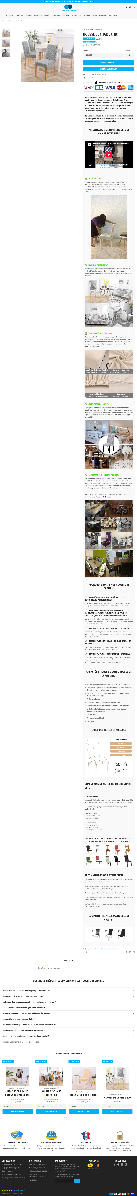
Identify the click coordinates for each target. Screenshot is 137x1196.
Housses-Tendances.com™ (14, 1194)
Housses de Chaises (23, 15)
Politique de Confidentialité (38, 1171)
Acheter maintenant (108, 69)
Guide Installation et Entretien (12, 1164)
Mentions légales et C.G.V (37, 1168)
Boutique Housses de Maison (38, 1164)
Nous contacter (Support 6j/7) (12, 1174)
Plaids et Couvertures (81, 15)
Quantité (86, 50)
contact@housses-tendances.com (13, 1178)
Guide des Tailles (100, 15)
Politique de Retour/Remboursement (37, 1175)
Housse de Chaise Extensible (98, 949)
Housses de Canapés (41, 15)
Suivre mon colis (7, 1171)
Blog (11, 15)
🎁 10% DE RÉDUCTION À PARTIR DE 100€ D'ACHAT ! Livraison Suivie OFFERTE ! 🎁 (68, 1)
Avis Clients (113, 15)
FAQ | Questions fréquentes (11, 1168)
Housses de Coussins (61, 15)
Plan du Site (33, 1180)
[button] (15, 1099)
